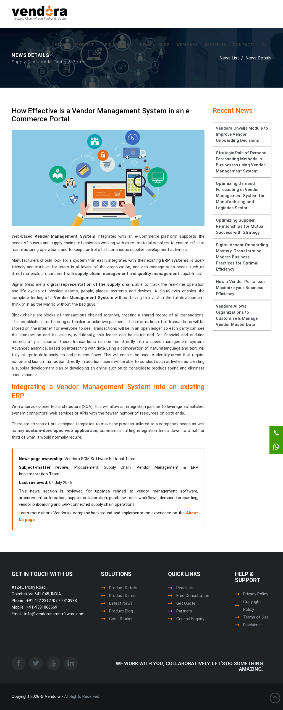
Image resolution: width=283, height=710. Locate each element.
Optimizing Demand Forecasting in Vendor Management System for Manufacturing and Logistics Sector (240, 195)
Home (61, 45)
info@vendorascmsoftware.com (54, 613)
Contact (243, 45)
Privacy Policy (255, 593)
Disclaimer (252, 624)
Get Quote (185, 603)
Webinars (187, 45)
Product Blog (121, 611)
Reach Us (184, 587)
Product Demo (122, 595)
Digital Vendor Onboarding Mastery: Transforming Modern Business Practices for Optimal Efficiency (242, 257)
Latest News (121, 603)
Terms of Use (256, 617)
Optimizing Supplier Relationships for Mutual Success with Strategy (240, 226)
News (146, 45)
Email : (17, 613)
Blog (164, 45)
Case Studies (121, 618)
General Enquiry (190, 618)
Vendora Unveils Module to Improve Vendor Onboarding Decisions (242, 134)
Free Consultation (192, 595)
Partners (184, 611)
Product (84, 45)
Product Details (123, 587)
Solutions (117, 45)
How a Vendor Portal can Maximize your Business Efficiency (240, 287)
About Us (215, 45)
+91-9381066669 (41, 607)
